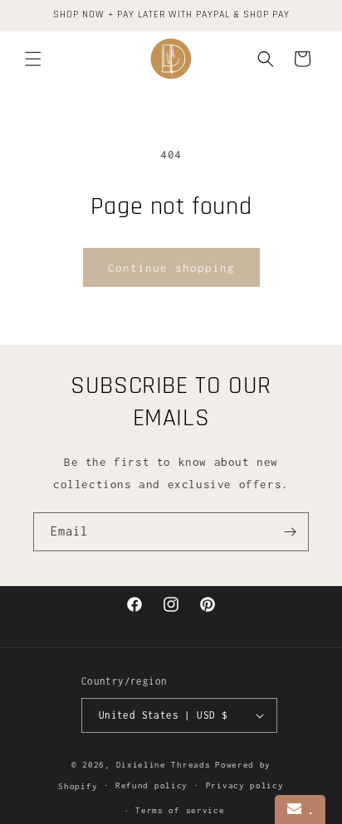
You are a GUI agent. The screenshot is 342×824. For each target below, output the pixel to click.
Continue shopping (171, 267)
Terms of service (179, 810)
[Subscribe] (289, 531)
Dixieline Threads (163, 764)
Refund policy (151, 785)
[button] (33, 59)
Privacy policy (245, 785)
